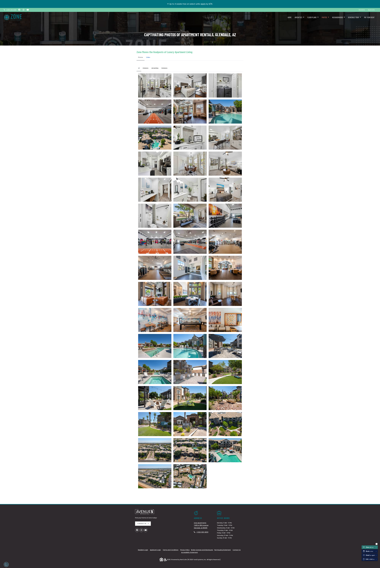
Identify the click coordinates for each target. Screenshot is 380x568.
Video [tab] (148, 57)
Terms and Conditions (170, 550)
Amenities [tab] (155, 68)
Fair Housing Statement (222, 550)
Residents (362, 10)
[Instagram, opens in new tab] (23, 10)
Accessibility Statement (189, 552)
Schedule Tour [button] (353, 17)
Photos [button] (324, 17)
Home (290, 17)
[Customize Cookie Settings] (6, 564)
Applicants (372, 10)
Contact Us (142, 524)
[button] (190, 4)
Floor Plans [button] (312, 17)
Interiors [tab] (145, 68)
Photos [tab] (140, 57)
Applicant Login (155, 550)
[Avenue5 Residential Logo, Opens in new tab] (144, 511)
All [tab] (139, 68)
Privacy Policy (185, 550)
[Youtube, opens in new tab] (28, 10)
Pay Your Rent (369, 17)
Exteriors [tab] (164, 68)
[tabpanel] (190, 277)
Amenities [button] (299, 17)
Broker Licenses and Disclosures (202, 550)
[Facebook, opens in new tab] (19, 10)
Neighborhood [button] (337, 17)
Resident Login (143, 550)
